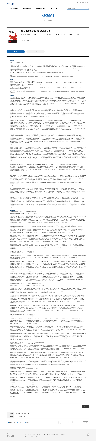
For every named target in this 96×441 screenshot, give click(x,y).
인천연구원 (79, 2)
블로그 (88, 2)
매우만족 (60, 422)
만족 (65, 422)
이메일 (27, 422)
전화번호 (20, 422)
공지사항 (84, 2)
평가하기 (85, 422)
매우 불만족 (61, 423)
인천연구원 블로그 (88, 434)
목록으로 (85, 407)
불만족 (74, 422)
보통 (70, 422)
